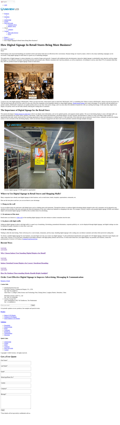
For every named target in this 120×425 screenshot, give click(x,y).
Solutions (6, 17)
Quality (6, 21)
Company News (12, 25)
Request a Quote (5, 281)
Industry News (12, 26)
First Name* (4, 360)
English (5, 1)
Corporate (7, 330)
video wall (19, 217)
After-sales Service (13, 32)
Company (10, 29)
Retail (5, 328)
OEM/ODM (7, 20)
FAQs (9, 34)
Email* (3, 371)
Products (6, 13)
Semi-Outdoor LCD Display (12, 318)
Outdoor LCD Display (10, 317)
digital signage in (19, 114)
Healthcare (7, 332)
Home (6, 37)
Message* (3, 394)
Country (3, 383)
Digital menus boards (79, 103)
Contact (6, 31)
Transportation (8, 333)
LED (5, 5)
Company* (4, 388)
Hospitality (7, 325)
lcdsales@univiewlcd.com (30, 239)
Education (7, 335)
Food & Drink (8, 327)
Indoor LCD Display (10, 315)
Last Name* (4, 366)
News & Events (8, 23)
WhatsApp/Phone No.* (7, 377)
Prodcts (3, 312)
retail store (27, 114)
